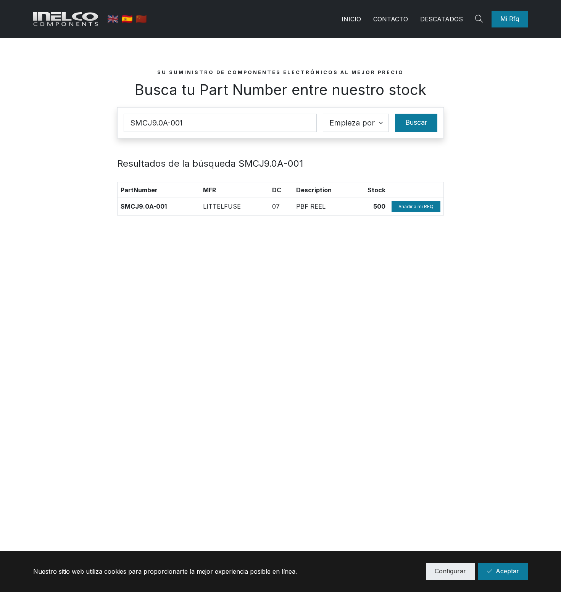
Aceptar (507, 571)
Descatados (441, 19)
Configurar (450, 571)
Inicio (351, 19)
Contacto (390, 19)
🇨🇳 (141, 18)
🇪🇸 (128, 18)
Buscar (416, 122)
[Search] (480, 19)
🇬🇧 (114, 18)
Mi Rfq (509, 19)
